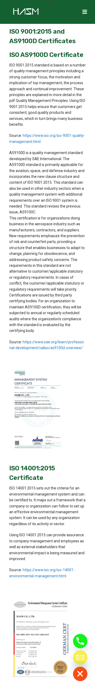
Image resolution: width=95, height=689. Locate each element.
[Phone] (80, 641)
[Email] (80, 657)
